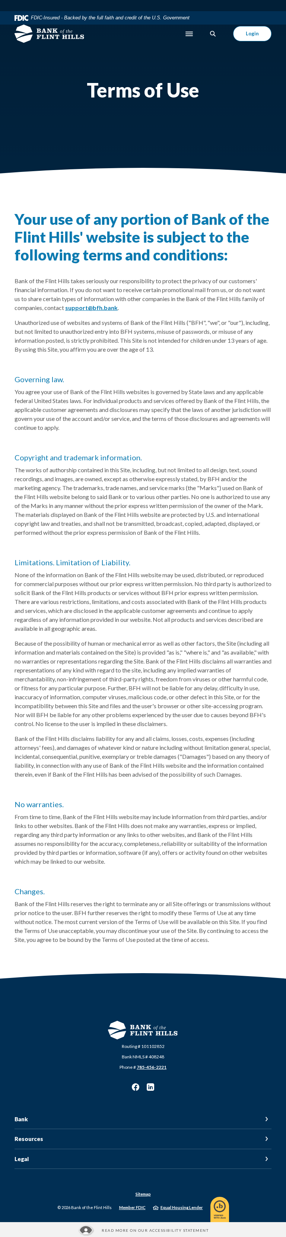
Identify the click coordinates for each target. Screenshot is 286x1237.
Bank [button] (21, 1119)
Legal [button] (22, 1159)
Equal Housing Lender (182, 1207)
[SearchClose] (213, 34)
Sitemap (143, 1194)
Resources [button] (29, 1138)
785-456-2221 (151, 1067)
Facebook (135, 1087)
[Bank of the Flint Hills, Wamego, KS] (50, 34)
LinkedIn (150, 1087)
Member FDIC (132, 1207)
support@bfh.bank (91, 307)
